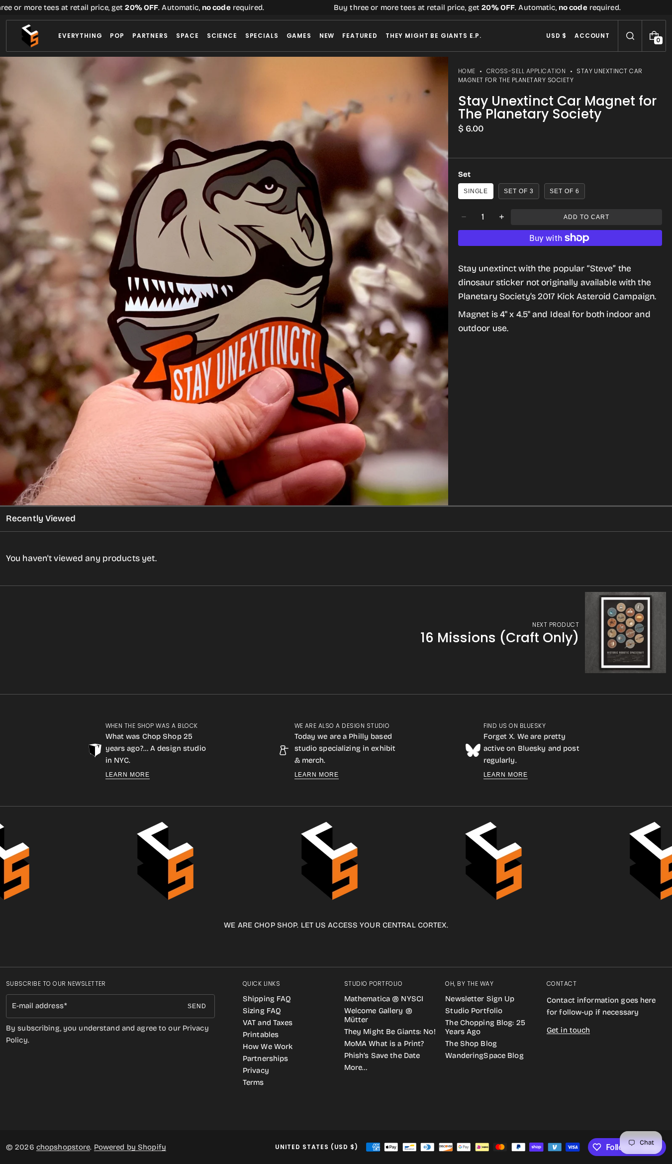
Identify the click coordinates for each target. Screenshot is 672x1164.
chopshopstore (63, 1147)
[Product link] (543, 632)
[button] (630, 35)
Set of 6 (564, 191)
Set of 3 (519, 191)
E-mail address (38, 1005)
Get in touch (568, 1030)
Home (467, 71)
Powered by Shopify (130, 1147)
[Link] (336, 7)
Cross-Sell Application (526, 71)
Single (476, 191)
